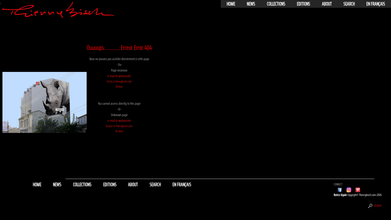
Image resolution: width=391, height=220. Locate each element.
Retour (119, 86)
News (251, 4)
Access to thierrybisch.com (119, 126)
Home (231, 4)
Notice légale (340, 194)
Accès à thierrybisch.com (119, 81)
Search (349, 4)
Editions (303, 4)
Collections (276, 4)
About (327, 4)
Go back (119, 131)
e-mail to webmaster (119, 76)
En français (375, 4)
